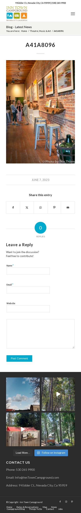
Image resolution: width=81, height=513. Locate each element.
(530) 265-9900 (58, 3)
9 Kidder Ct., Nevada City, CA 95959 (32, 3)
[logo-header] (33, 13)
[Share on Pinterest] (54, 207)
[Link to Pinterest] (72, 502)
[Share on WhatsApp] (40, 207)
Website (10, 303)
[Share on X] (27, 207)
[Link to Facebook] (60, 502)
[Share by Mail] (68, 207)
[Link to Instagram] (66, 502)
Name (10, 265)
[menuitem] (73, 13)
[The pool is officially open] (23, 429)
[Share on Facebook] (13, 207)
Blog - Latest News (19, 27)
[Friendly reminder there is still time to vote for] (58, 429)
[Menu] (73, 13)
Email (9, 284)
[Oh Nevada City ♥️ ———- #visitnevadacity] (23, 394)
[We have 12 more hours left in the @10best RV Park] (58, 394)
